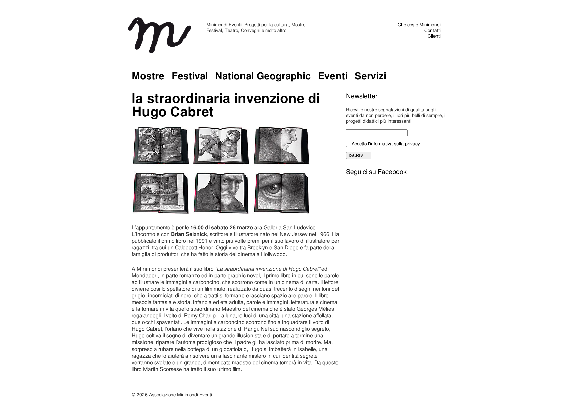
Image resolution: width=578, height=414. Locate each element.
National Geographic (263, 76)
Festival (190, 76)
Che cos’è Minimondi (419, 25)
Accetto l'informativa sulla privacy (386, 144)
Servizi (370, 76)
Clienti (434, 36)
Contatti (432, 30)
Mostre (148, 76)
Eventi (333, 76)
